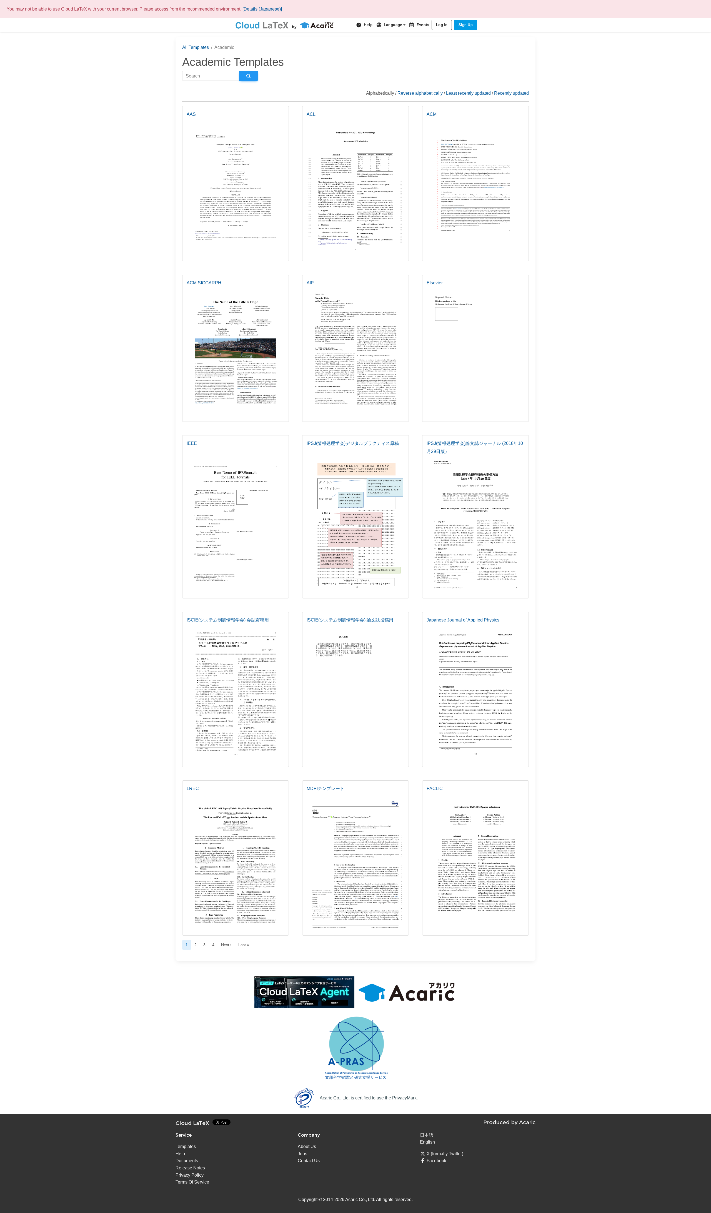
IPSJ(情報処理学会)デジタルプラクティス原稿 (353, 443)
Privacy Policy (190, 1175)
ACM (432, 114)
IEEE (192, 443)
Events (419, 25)
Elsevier (435, 282)
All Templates (195, 47)
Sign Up (466, 24)
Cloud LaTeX (192, 1123)
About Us (307, 1146)
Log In (441, 24)
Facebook (436, 1160)
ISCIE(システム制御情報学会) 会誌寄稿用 (228, 620)
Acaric (527, 1122)
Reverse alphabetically (420, 93)
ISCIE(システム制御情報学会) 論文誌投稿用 (350, 620)
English (427, 1142)
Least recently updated (468, 93)
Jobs (302, 1153)
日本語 (426, 1135)
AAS (191, 114)
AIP (310, 282)
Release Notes (190, 1168)
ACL (311, 114)
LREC (193, 788)
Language (389, 25)
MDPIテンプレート (325, 788)
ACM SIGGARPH (204, 282)
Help (364, 25)
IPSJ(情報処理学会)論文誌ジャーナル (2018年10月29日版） (475, 447)
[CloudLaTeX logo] (262, 25)
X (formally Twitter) (445, 1153)
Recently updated (511, 93)
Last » (243, 945)
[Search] (248, 76)
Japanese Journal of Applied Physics (463, 620)
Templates (186, 1146)
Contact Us (309, 1160)
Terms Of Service (192, 1182)
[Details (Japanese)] (262, 9)
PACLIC (435, 788)
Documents (187, 1160)
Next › (226, 945)
